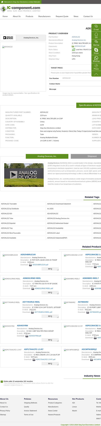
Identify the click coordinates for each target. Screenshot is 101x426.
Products (29, 16)
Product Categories (55, 403)
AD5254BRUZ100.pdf (40, 265)
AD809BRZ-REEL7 (91, 278)
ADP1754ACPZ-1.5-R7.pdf (45, 359)
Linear (74, 407)
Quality (26, 407)
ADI (73, 403)
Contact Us (88, 16)
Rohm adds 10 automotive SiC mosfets (18, 381)
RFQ (50, 269)
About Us (17, 16)
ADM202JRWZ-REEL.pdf (44, 288)
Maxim (74, 411)
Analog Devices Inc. (79, 40)
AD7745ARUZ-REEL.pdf (43, 312)
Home (5, 16)
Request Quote (62, 16)
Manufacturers (44, 16)
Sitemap (3, 415)
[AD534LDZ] (23, 47)
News (76, 16)
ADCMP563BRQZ (89, 349)
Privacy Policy (5, 411)
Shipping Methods (30, 403)
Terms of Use (28, 415)
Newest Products (54, 415)
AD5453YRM (22, 326)
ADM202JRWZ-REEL (32, 278)
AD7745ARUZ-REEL (31, 302)
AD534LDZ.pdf (80, 46)
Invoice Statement (30, 411)
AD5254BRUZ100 (28, 254)
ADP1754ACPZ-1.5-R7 (33, 349)
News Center (52, 411)
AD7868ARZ (83, 302)
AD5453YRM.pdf (35, 336)
